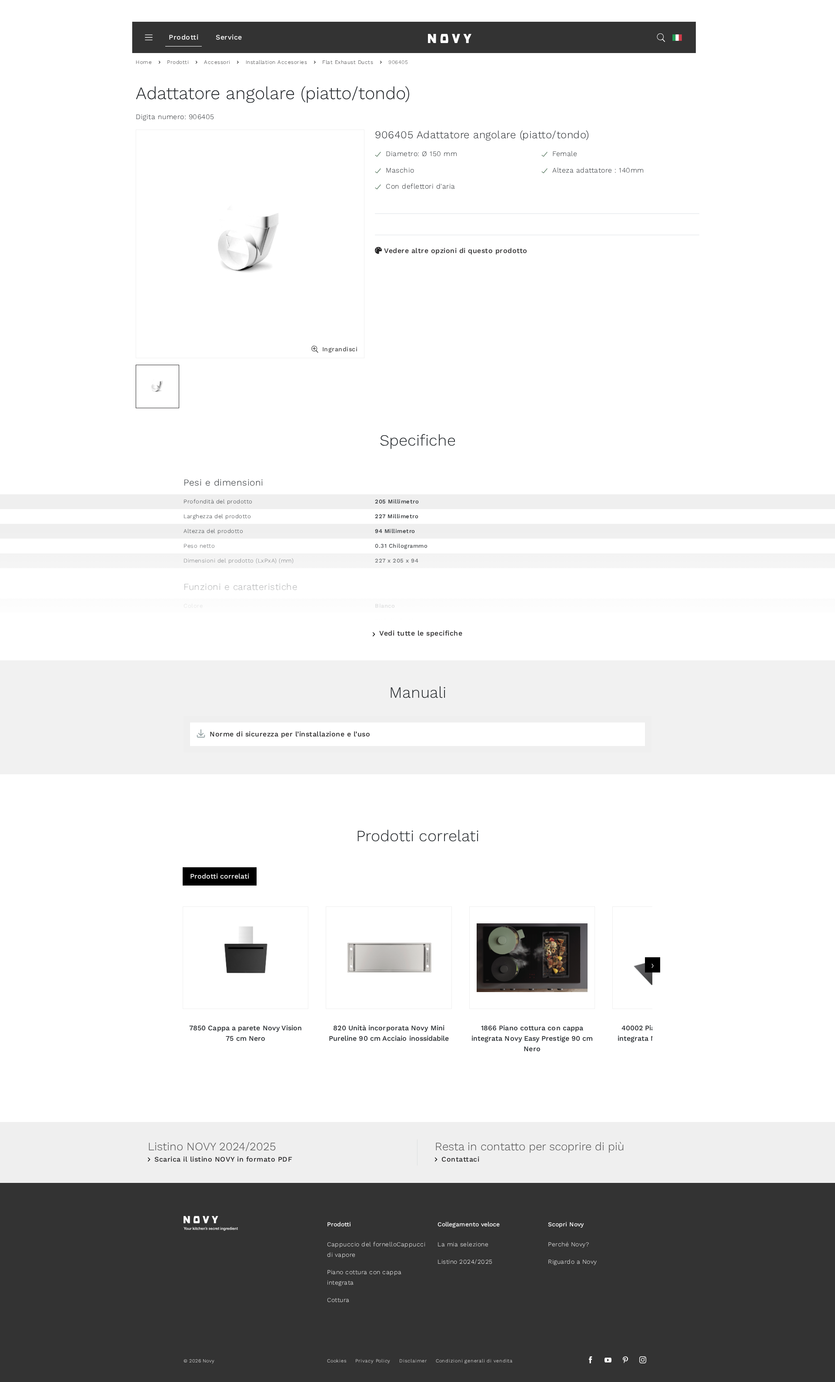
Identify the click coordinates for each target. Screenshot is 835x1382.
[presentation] (652, 964)
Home (144, 62)
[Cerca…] (661, 37)
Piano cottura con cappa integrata (364, 1277)
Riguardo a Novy (572, 1261)
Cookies (337, 1361)
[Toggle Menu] (149, 37)
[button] (677, 38)
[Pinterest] (625, 1361)
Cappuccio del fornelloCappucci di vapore (376, 1249)
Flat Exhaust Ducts (347, 62)
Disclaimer (413, 1361)
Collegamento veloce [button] (469, 1224)
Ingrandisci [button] (340, 349)
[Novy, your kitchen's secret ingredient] (211, 1222)
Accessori (217, 62)
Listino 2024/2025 (465, 1261)
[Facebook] (590, 1361)
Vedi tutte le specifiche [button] (420, 633)
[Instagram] (642, 1361)
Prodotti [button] (339, 1224)
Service (229, 37)
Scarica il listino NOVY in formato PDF (223, 1159)
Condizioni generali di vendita (474, 1361)
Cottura (338, 1299)
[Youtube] (608, 1361)
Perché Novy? (568, 1244)
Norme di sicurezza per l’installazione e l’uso (290, 734)
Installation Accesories (276, 62)
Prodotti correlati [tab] (219, 876)
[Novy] (449, 37)
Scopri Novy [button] (566, 1224)
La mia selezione (463, 1244)
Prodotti (183, 37)
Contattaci (460, 1159)
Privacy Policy (373, 1361)
